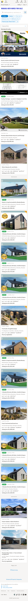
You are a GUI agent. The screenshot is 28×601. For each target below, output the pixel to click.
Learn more (5, 586)
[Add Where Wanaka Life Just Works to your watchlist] (25, 145)
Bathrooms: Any (15, 18)
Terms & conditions (20, 590)
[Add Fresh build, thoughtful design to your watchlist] (25, 307)
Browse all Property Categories (14, 579)
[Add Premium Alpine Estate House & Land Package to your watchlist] (26, 109)
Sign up (21, 2)
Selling (19, 4)
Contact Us (13, 590)
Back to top (15, 570)
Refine (4, 16)
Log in (25, 2)
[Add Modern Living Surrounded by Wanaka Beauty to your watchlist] (25, 180)
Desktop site (3, 590)
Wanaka (11, 16)
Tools (24, 4)
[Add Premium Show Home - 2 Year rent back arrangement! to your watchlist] (25, 531)
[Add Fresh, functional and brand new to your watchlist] (25, 402)
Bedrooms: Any (5, 18)
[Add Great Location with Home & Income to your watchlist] (26, 32)
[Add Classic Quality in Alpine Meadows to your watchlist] (25, 500)
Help (8, 590)
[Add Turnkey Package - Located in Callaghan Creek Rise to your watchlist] (26, 70)
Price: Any (18, 16)
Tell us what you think (7, 587)
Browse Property (5, 4)
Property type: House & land (8, 21)
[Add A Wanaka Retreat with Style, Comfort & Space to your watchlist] (25, 212)
